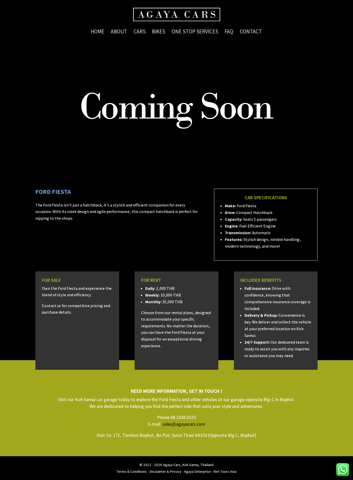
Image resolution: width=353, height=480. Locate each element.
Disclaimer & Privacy (165, 471)
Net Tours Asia (224, 471)
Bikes (158, 32)
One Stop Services (195, 32)
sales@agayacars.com (183, 424)
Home (97, 32)
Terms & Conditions (131, 471)
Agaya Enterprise (197, 471)
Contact (251, 32)
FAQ (229, 32)
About (119, 32)
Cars (139, 32)
